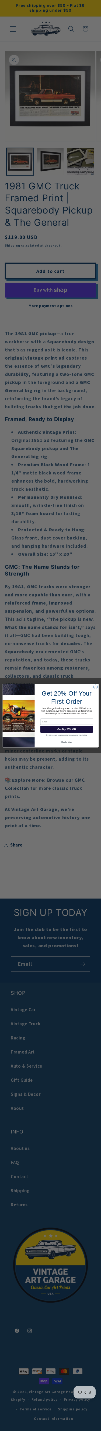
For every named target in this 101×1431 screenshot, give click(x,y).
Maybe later (66, 742)
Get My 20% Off (66, 729)
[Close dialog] (95, 687)
